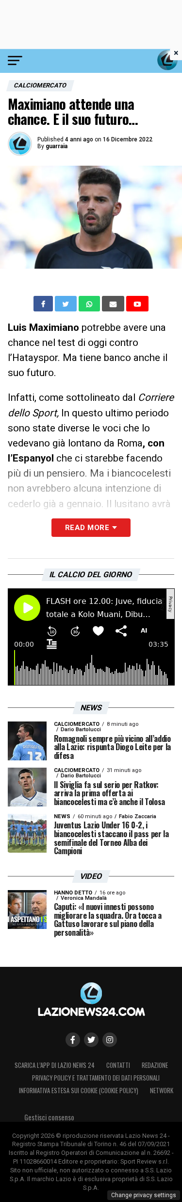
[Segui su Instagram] (109, 1039)
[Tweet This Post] (67, 303)
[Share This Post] (90, 303)
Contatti (118, 1065)
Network (161, 1090)
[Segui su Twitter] (91, 1039)
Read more (87, 527)
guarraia (56, 146)
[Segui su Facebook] (73, 1039)
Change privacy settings (143, 1195)
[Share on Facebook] (44, 303)
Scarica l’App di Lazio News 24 (55, 1065)
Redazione (155, 1065)
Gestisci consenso (49, 1117)
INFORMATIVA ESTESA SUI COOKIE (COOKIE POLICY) (78, 1090)
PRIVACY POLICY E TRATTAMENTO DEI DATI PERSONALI (96, 1077)
